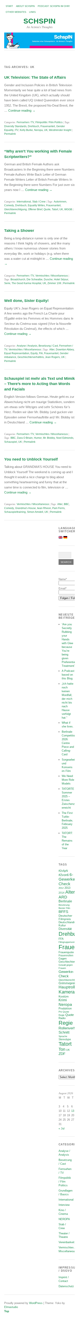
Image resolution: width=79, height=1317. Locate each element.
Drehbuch (33, 126)
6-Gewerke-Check (67, 879)
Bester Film (64, 908)
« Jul (61, 1128)
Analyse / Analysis (27, 345)
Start (9, 6)
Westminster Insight (60, 130)
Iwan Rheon (44, 508)
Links (32, 12)
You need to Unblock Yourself (31, 459)
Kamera (67, 992)
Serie (7, 283)
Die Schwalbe (35, 279)
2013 (67, 887)
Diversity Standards (15, 126)
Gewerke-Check (66, 974)
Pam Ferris (58, 508)
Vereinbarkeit (66, 1242)
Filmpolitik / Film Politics (49, 122)
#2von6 (64, 875)
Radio (62, 1018)
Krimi (63, 1000)
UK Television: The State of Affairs (35, 77)
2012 (61, 888)
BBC (13, 437)
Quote (47, 209)
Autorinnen (60, 201)
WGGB (68, 209)
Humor (38, 437)
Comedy (9, 205)
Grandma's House (25, 508)
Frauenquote (66, 952)
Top (6, 1311)
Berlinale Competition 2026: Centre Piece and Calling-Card (69, 743)
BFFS (63, 912)
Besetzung (64, 905)
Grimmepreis (68, 983)
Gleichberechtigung (15, 209)
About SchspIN (25, 6)
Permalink (10, 133)
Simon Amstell (35, 511)
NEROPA (64, 1219)
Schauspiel (10, 441)
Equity (34, 353)
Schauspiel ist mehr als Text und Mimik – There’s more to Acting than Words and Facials (39, 383)
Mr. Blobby (49, 437)
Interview (64, 1204)
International (24, 201)
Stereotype (65, 1039)
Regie (66, 1023)
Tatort (55, 209)
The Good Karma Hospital (26, 283)
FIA (41, 353)
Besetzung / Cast (48, 345)
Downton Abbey (65, 349)
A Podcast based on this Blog (68, 674)
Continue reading (21, 110)
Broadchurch (18, 279)
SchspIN (39, 21)
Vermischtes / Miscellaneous (51, 275)
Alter (52, 349)
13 (72, 1110)
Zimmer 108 (54, 283)
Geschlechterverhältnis (30, 357)
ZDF (62, 1054)
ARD (63, 897)
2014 (61, 892)
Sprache (63, 1036)
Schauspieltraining (15, 511)
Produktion (65, 1008)
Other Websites (16, 12)
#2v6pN (63, 870)
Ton (62, 1049)
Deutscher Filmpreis (65, 917)
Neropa (38, 130)
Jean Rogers (52, 357)
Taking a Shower (19, 230)
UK (46, 130)
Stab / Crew (39, 201)
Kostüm (64, 996)
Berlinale (65, 901)
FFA (61, 938)
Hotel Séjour (61, 279)
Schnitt (64, 1032)
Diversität (65, 929)
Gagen (63, 958)
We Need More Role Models (68, 779)
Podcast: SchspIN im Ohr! (54, 6)
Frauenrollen (66, 955)
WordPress (36, 1303)
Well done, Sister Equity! (26, 300)
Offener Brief (35, 209)
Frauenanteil (47, 126)
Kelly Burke (26, 130)
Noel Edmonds (64, 437)
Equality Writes (36, 205)
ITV (17, 130)
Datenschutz (66, 1286)
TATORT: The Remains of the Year (67, 840)
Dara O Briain (25, 437)
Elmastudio (11, 1307)
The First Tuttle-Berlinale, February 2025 (67, 820)
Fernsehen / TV (25, 122)
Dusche (48, 279)
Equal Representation (16, 353)
